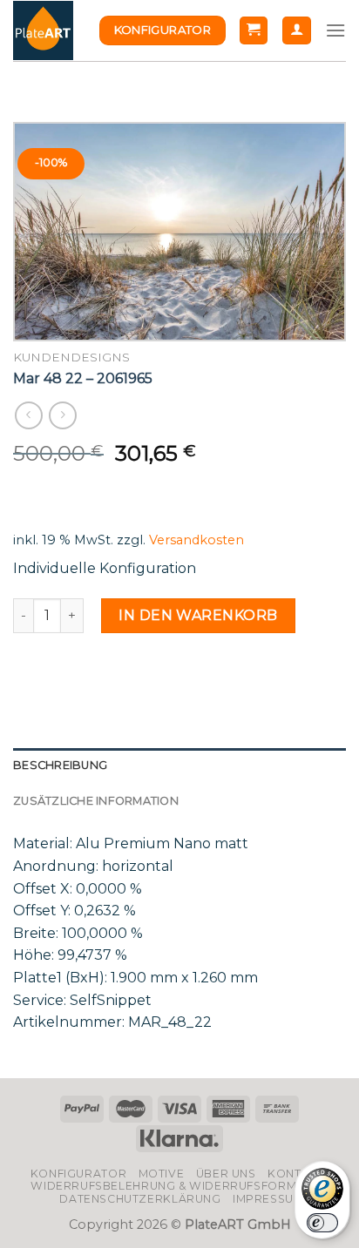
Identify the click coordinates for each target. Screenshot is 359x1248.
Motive (162, 1173)
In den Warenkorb (198, 615)
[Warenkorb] (254, 31)
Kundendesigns (71, 357)
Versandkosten (196, 540)
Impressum (268, 1198)
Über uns (226, 1173)
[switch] (322, 1222)
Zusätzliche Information (96, 800)
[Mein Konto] (296, 31)
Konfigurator (78, 1173)
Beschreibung (60, 765)
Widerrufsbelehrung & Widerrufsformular (179, 1185)
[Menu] (335, 30)
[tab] (179, 765)
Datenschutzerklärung (139, 1198)
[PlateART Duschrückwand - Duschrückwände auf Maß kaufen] (43, 31)
